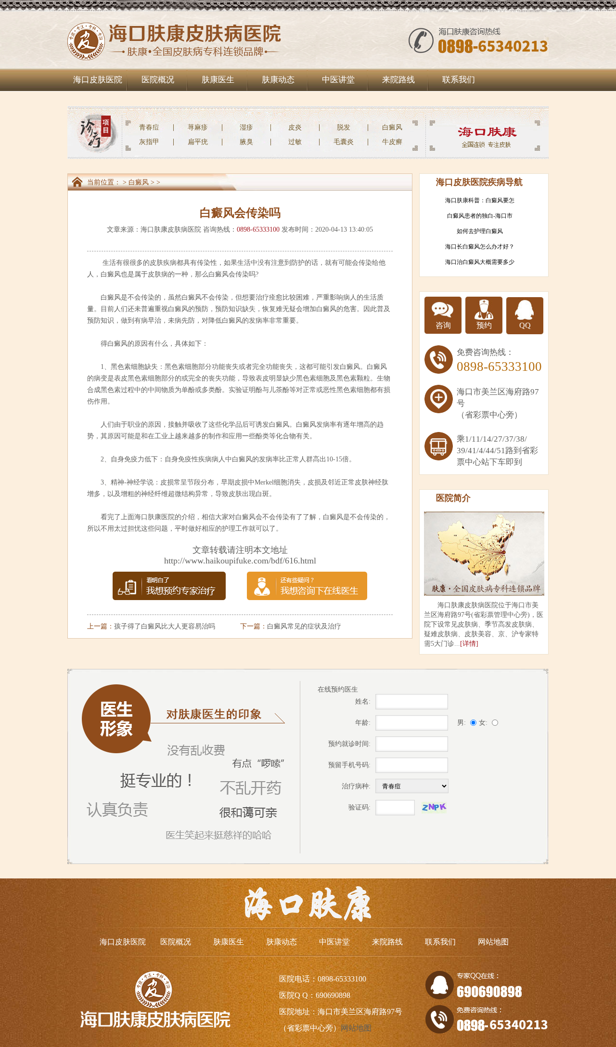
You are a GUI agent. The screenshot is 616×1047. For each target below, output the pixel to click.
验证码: (359, 807)
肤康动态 (278, 79)
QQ (525, 325)
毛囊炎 (344, 141)
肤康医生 (218, 79)
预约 (484, 325)
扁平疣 (198, 141)
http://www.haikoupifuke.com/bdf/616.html (240, 560)
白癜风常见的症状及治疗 (304, 626)
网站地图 (493, 942)
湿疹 (246, 127)
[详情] (469, 643)
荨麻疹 (198, 127)
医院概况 (157, 79)
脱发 (343, 127)
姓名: (363, 701)
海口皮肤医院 (97, 79)
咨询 (443, 325)
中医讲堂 (338, 79)
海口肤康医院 (154, 517)
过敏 (295, 141)
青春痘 (149, 127)
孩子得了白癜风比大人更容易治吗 (164, 626)
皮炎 (295, 127)
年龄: (363, 722)
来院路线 (398, 79)
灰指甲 (149, 141)
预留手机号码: (349, 765)
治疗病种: (356, 786)
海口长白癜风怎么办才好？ (479, 246)
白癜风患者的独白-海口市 (480, 215)
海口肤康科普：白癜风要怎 (479, 200)
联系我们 (458, 79)
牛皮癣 (392, 141)
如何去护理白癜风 (480, 231)
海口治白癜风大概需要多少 (479, 262)
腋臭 (246, 141)
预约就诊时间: (349, 743)
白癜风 (392, 127)
